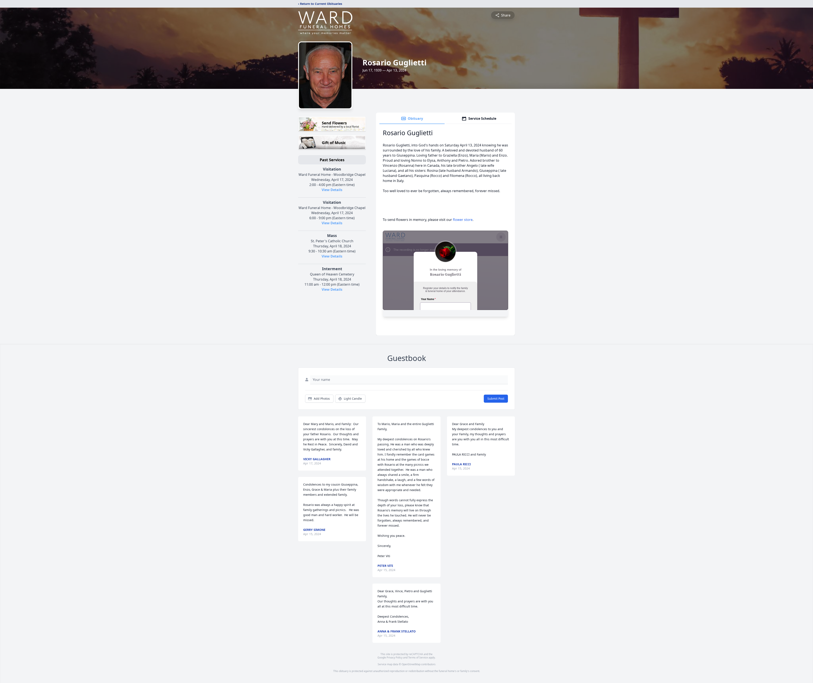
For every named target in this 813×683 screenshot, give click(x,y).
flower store (463, 219)
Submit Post (495, 399)
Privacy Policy (394, 657)
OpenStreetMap (411, 664)
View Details (332, 189)
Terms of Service (418, 657)
